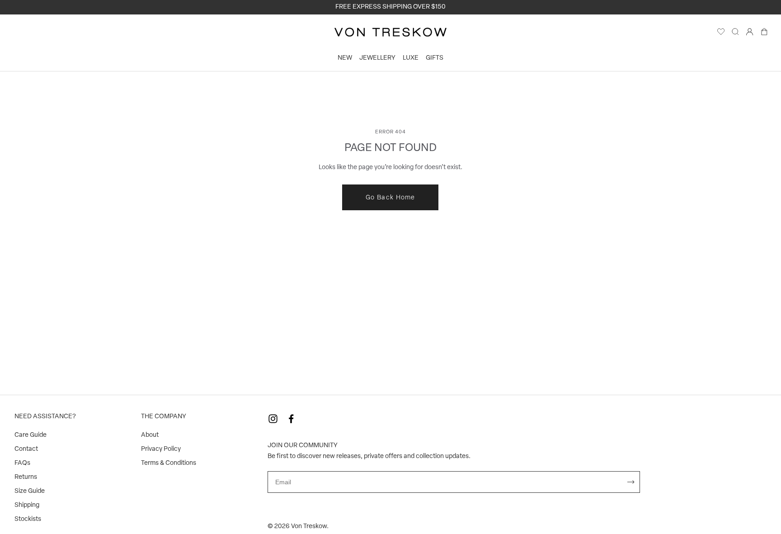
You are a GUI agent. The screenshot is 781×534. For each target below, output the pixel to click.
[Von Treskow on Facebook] (291, 418)
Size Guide (29, 491)
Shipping (26, 505)
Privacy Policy (161, 449)
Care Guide (30, 435)
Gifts (434, 58)
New (345, 58)
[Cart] (764, 34)
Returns (25, 477)
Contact (26, 449)
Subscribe (631, 482)
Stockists (27, 519)
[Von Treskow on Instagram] (273, 418)
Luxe (411, 58)
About (150, 435)
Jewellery (377, 58)
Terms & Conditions (168, 463)
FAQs (22, 463)
